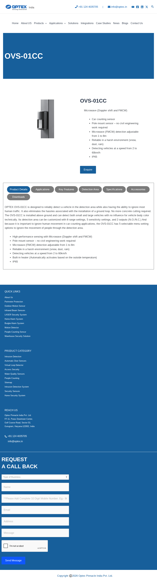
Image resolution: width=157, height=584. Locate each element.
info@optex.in (119, 6)
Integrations (87, 23)
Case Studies (103, 23)
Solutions (73, 23)
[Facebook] (137, 7)
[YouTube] (133, 7)
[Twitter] (146, 7)
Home (15, 23)
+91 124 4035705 (88, 6)
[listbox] (35, 477)
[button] (152, 7)
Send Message (13, 560)
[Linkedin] (142, 7)
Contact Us (137, 23)
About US (26, 23)
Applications (56, 23)
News (116, 23)
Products (39, 23)
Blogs (125, 23)
